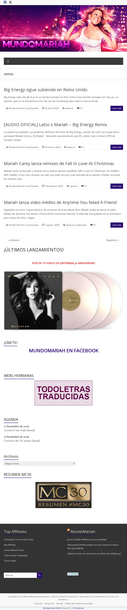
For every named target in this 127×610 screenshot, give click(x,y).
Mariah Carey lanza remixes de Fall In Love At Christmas (59, 163)
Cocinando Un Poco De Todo (19, 539)
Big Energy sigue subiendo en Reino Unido (45, 90)
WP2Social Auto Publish (52, 608)
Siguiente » (112, 240)
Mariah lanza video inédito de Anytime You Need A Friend (60, 202)
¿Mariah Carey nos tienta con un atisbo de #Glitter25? (94, 553)
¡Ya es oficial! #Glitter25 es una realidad (86, 539)
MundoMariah (83, 531)
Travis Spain (10, 560)
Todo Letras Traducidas (16, 555)
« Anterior (14, 240)
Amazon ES (49, 603)
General (69, 108)
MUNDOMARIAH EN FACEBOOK (63, 350)
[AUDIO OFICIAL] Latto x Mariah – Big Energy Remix (55, 124)
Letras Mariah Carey (14, 550)
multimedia (81, 224)
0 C (81, 108)
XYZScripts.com (78, 608)
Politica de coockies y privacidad (79, 603)
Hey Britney (10, 544)
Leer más (116, 108)
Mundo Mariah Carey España (23, 108)
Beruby (59, 603)
